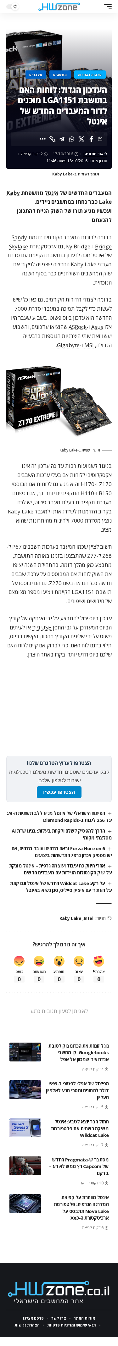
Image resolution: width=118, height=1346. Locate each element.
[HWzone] (59, 6)
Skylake (18, 246)
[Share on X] (81, 139)
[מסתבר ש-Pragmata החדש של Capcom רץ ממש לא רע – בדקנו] (25, 1165)
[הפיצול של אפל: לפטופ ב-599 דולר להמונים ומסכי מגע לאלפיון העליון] (25, 1089)
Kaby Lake (70, 918)
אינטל (52, 193)
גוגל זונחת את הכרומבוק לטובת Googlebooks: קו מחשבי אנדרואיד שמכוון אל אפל (78, 1053)
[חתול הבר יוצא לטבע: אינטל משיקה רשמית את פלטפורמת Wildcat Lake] (25, 1127)
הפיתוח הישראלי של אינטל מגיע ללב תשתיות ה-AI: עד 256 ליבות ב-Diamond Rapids (59, 816)
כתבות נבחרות (90, 74)
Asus (97, 326)
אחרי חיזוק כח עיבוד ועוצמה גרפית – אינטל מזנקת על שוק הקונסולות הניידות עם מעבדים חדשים (60, 869)
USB (46, 627)
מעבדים (35, 74)
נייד (36, 627)
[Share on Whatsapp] (71, 139)
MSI (89, 345)
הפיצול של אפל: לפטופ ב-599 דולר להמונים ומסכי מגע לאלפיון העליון (77, 1090)
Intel (88, 918)
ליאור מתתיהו (95, 154)
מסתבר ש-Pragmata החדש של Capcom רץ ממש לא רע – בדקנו (79, 1166)
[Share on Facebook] (91, 139)
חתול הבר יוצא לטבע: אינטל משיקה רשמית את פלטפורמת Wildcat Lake (80, 1128)
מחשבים (60, 74)
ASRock (78, 326)
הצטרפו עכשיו (59, 792)
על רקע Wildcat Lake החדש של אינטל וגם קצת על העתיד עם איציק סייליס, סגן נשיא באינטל (61, 886)
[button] (106, 6)
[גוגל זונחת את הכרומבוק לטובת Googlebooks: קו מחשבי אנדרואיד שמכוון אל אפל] (25, 1052)
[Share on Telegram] (62, 139)
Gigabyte (68, 345)
